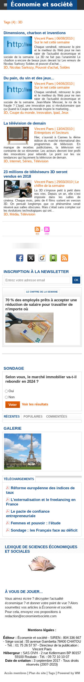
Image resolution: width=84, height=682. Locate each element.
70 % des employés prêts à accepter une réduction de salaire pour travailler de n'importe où (41, 304)
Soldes (65, 67)
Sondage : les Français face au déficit (44, 530)
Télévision (41, 161)
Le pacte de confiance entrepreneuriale (28, 513)
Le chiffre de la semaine (42, 292)
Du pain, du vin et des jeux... (29, 78)
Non (12, 397)
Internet (15, 161)
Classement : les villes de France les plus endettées (22, 464)
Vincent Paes (44, 38)
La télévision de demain (25, 123)
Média (14, 214)
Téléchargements (19, 479)
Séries (27, 161)
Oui (11, 391)
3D (6, 67)
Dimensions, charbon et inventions (35, 33)
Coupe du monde (22, 112)
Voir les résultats (35, 404)
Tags (51, 673)
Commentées (56, 416)
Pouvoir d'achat (46, 67)
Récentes (12, 416)
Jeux (65, 112)
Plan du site (37, 673)
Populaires (33, 416)
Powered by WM (69, 673)
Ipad (56, 112)
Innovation (44, 112)
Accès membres (15, 673)
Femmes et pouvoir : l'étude (35, 523)
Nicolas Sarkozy (22, 67)
